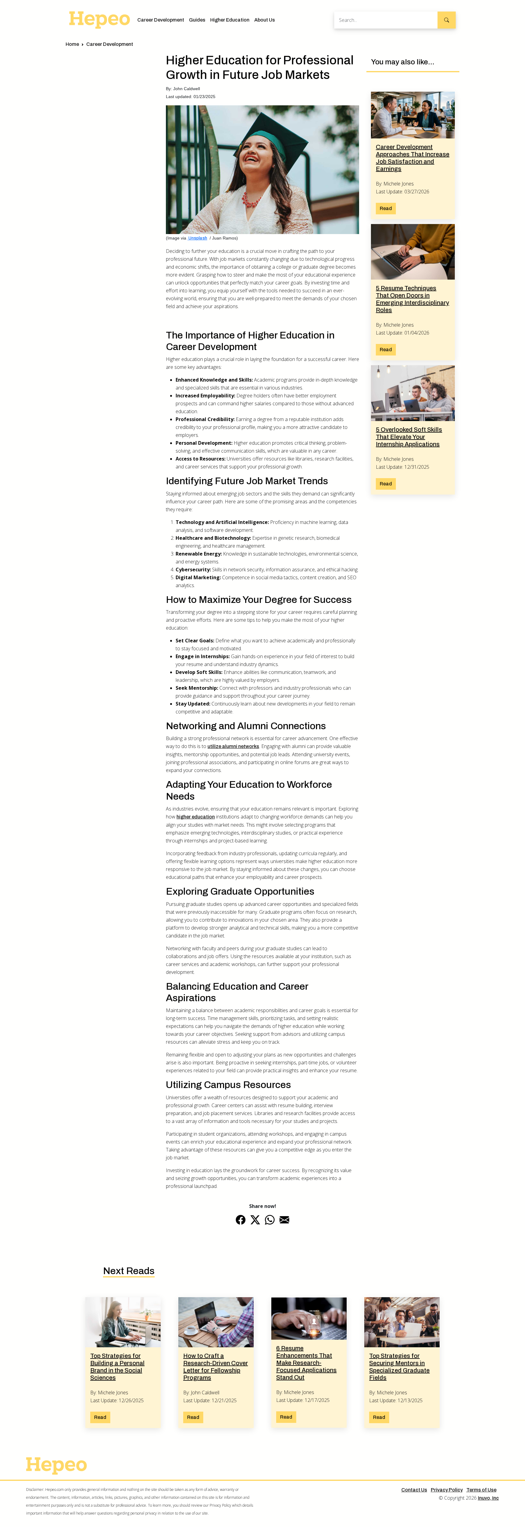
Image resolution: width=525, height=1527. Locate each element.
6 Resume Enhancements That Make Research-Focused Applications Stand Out (306, 1363)
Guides (197, 19)
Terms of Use (481, 1489)
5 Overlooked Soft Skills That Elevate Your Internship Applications (409, 436)
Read (386, 208)
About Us (264, 19)
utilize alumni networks (233, 746)
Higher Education (229, 19)
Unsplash (197, 238)
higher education (196, 816)
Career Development (160, 19)
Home (72, 44)
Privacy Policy (447, 1489)
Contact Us (414, 1489)
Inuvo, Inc (488, 1498)
